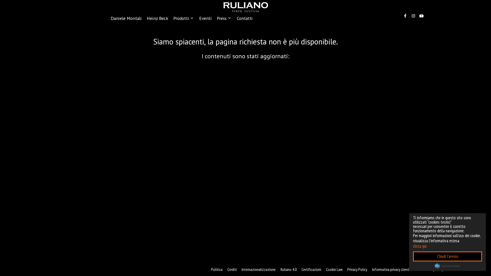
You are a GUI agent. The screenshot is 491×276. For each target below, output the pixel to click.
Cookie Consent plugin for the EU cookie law (447, 266)
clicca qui (420, 246)
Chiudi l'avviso (447, 256)
